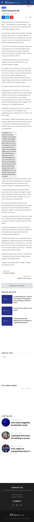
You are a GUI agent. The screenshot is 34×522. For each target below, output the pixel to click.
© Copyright (7, 518)
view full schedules (26, 388)
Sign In (29, 6)
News (4, 357)
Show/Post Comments (17, 286)
